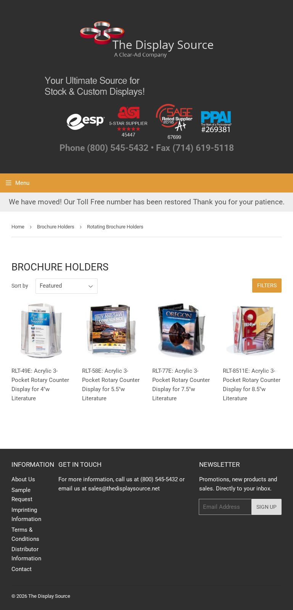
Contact (21, 569)
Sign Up (266, 507)
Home (17, 227)
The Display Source (49, 596)
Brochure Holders (55, 227)
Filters (267, 285)
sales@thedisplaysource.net (124, 488)
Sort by (19, 286)
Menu (22, 183)
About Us (23, 479)
